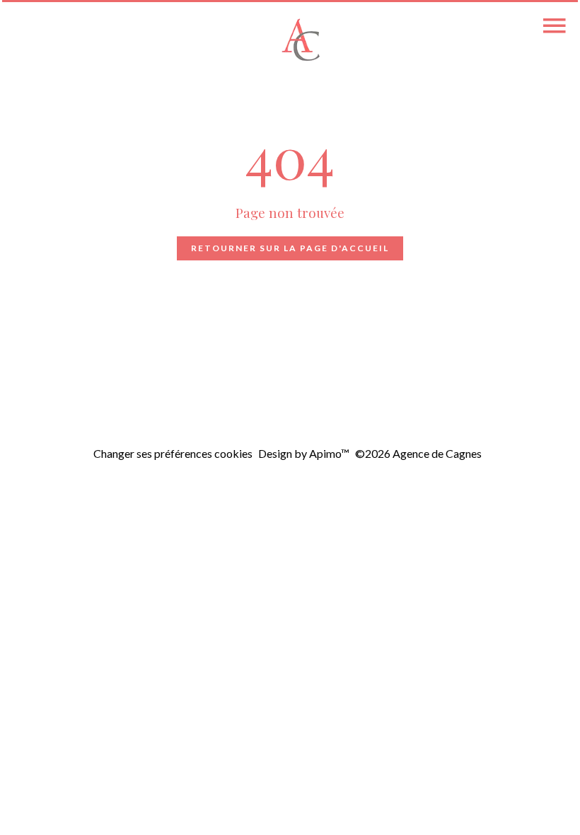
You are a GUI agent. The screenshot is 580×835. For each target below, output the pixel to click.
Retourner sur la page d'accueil (290, 248)
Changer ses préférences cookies (173, 453)
